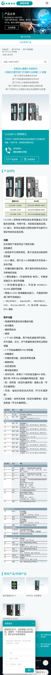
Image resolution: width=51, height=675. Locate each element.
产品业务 (5, 49)
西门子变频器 (28, 49)
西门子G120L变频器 (9, 52)
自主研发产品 (25, 42)
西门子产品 (25, 37)
